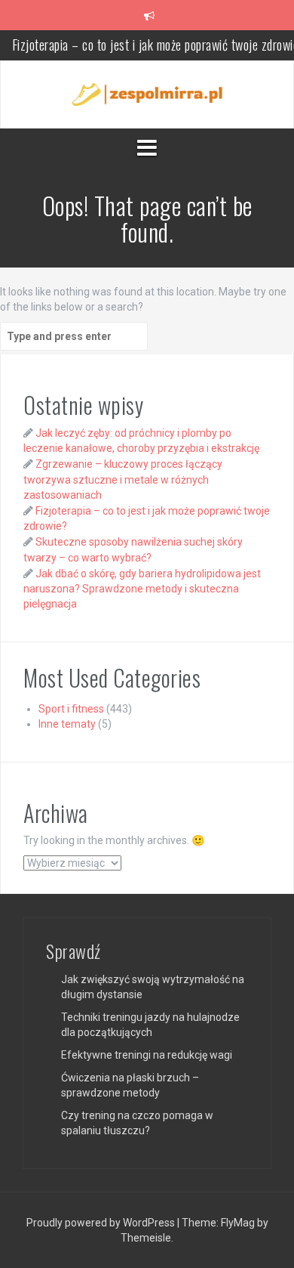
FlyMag (238, 1223)
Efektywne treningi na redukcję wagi (146, 1055)
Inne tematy (67, 724)
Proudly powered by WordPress (101, 1223)
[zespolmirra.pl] (147, 94)
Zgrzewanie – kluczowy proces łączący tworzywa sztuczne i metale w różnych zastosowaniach (122, 479)
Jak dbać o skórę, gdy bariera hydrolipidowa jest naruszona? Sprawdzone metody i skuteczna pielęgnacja (142, 589)
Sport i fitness (71, 709)
